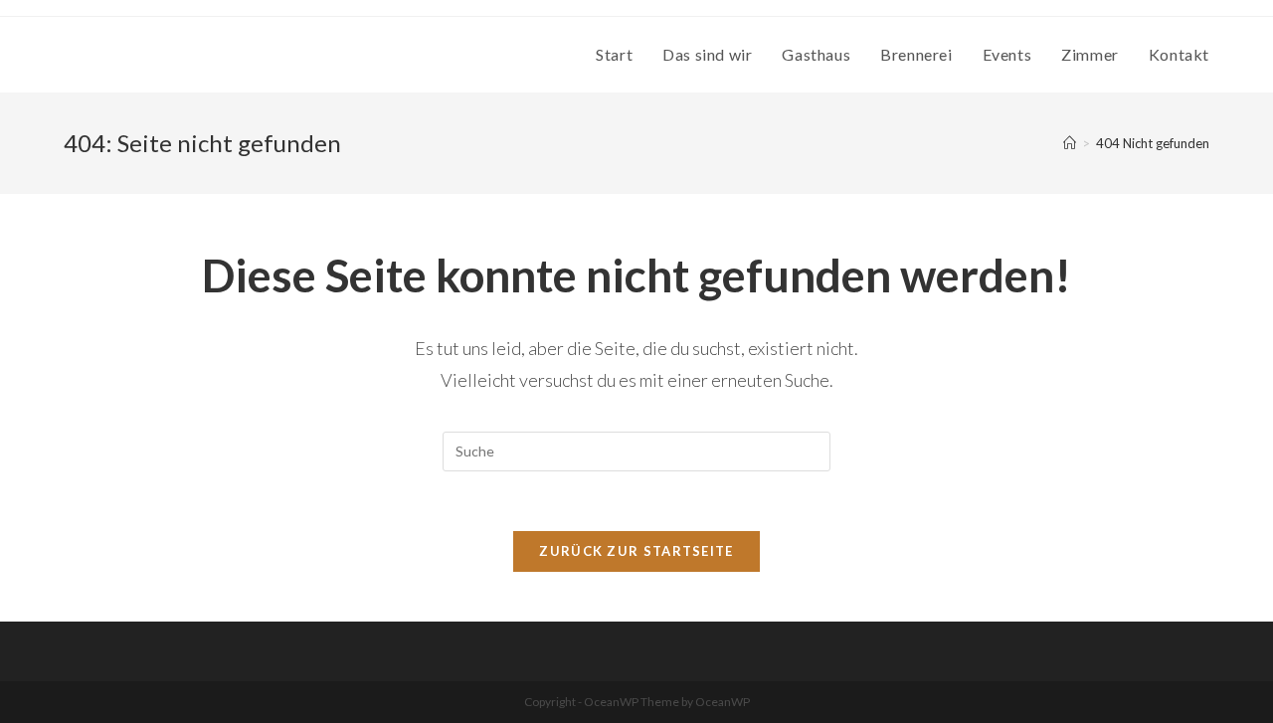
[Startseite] (1069, 143)
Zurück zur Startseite (636, 551)
